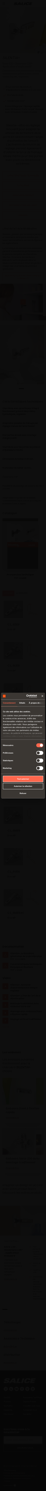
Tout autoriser (23, 779)
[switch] (39, 753)
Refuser (23, 793)
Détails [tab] (22, 703)
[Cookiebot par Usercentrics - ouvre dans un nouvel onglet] (27, 696)
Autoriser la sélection (23, 786)
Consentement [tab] (9, 703)
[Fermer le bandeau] (42, 696)
